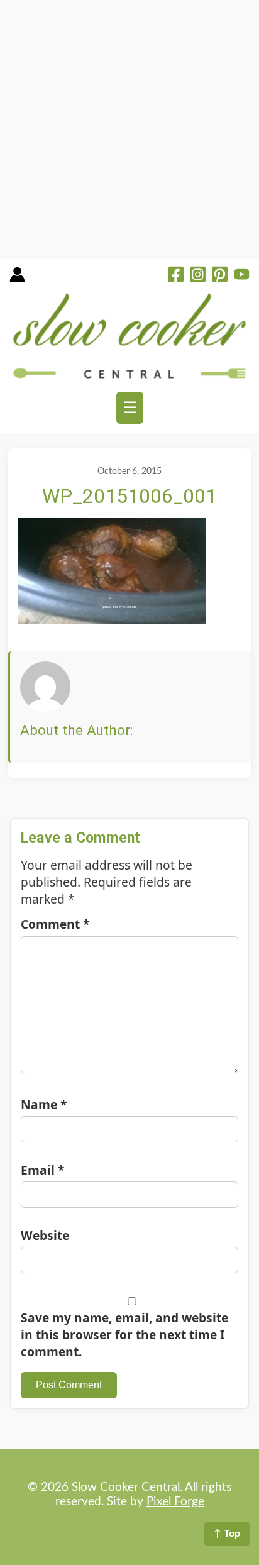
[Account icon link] (17, 279)
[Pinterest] (220, 276)
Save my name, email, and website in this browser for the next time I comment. (124, 1334)
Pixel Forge (175, 1502)
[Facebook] (176, 276)
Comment (55, 923)
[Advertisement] (129, 129)
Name (44, 1104)
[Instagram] (198, 276)
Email (42, 1169)
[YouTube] (242, 276)
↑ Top (227, 1534)
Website (45, 1235)
